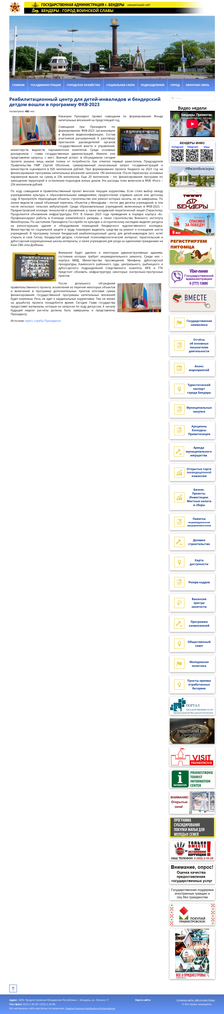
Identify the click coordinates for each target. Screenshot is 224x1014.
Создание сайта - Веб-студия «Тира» (196, 1000)
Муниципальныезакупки (199, 409)
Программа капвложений (199, 624)
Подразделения (152, 85)
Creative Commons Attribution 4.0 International (90, 1008)
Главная (18, 85)
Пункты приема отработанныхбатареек (199, 684)
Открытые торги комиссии (199, 472)
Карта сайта (142, 1000)
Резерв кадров (199, 582)
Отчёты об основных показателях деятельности (199, 345)
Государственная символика (199, 323)
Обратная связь (197, 85)
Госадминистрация (46, 85)
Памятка (199, 522)
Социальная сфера (120, 85)
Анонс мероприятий (199, 368)
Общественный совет (199, 644)
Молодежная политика (199, 664)
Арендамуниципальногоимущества (199, 451)
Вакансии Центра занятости (199, 603)
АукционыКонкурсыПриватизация (199, 430)
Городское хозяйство (83, 85)
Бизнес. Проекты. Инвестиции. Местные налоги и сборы (199, 497)
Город (175, 85)
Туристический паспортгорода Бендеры (199, 389)
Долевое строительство (199, 542)
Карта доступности (199, 562)
